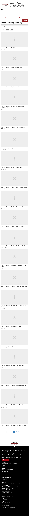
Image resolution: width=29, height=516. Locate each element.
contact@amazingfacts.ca (7, 469)
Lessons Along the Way (16, 18)
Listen (7, 18)
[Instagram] (5, 471)
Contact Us (5, 459)
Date (11, 29)
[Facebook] (3, 471)
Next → (20, 431)
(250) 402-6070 (5, 466)
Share (24, 20)
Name (7, 29)
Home (2, 18)
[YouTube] (7, 471)
